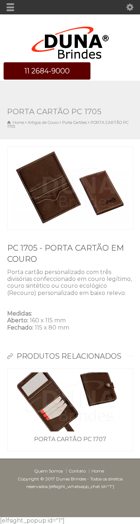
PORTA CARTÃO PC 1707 (70, 439)
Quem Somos (48, 471)
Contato (77, 471)
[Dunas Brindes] (70, 58)
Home (98, 471)
